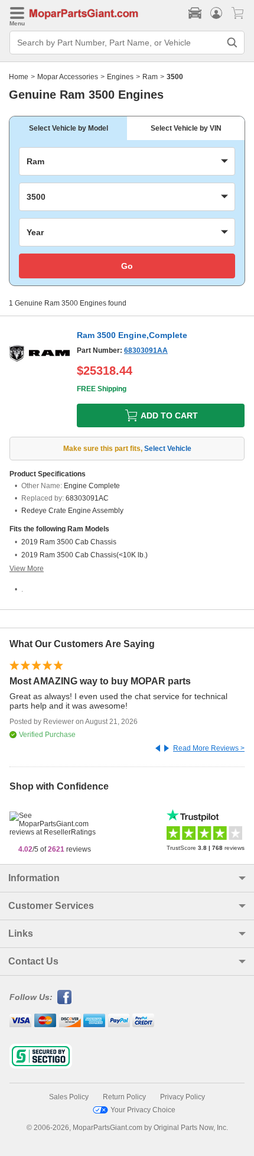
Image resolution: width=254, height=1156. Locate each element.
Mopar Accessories (67, 77)
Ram (150, 77)
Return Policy (124, 1097)
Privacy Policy (182, 1097)
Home (18, 77)
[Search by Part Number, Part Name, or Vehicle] (232, 42)
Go (127, 266)
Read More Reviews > (209, 748)
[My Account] (216, 13)
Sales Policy (69, 1097)
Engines (120, 77)
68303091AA (146, 350)
